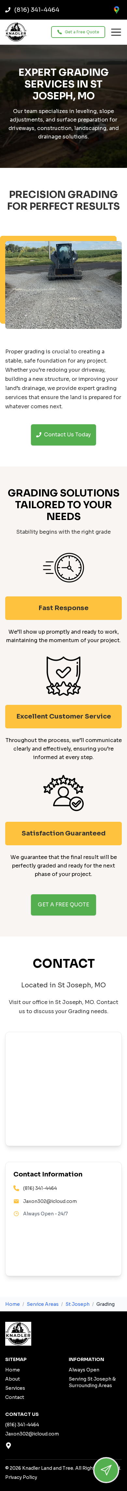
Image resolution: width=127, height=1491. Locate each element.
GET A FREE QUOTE (63, 904)
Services (15, 1388)
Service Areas (43, 1304)
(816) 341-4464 (40, 1188)
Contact (14, 1397)
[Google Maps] (116, 10)
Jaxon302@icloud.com (50, 1201)
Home (12, 1304)
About (12, 1379)
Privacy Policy (21, 1477)
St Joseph (77, 1304)
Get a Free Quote (82, 31)
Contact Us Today (67, 434)
